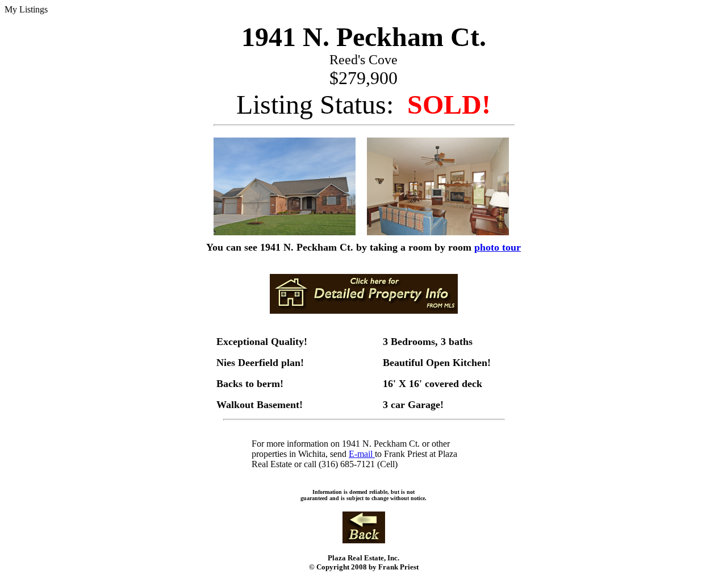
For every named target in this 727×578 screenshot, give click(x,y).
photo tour (497, 247)
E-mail (362, 454)
